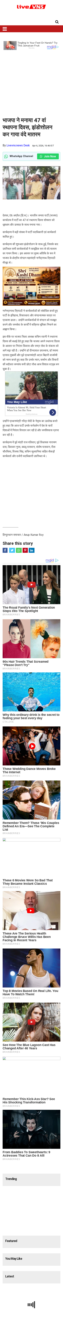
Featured (11, 1241)
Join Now (49, 156)
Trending (11, 1179)
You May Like (13, 1258)
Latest (9, 1276)
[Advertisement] (31, 82)
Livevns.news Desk (18, 145)
